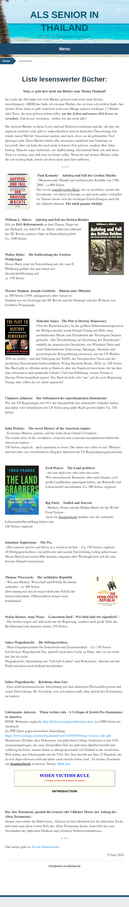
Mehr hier (64, 763)
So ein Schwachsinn (45, 846)
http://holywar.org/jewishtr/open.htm (68, 721)
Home (6, 61)
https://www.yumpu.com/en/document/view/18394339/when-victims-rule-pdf (58, 735)
